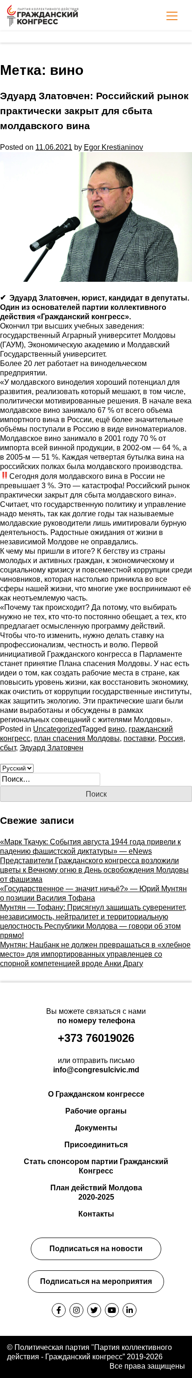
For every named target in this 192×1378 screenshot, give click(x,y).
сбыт (8, 748)
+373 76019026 (96, 1038)
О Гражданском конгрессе (96, 1094)
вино (116, 729)
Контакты (96, 1214)
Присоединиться (96, 1145)
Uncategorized (57, 729)
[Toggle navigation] (172, 16)
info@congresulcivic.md (96, 1070)
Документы (96, 1128)
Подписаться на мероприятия (96, 1281)
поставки (139, 738)
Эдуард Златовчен (51, 748)
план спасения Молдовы (77, 738)
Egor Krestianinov (113, 147)
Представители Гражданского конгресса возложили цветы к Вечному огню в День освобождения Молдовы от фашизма (94, 870)
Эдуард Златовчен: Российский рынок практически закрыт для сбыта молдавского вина (94, 110)
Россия (170, 738)
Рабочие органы (96, 1111)
